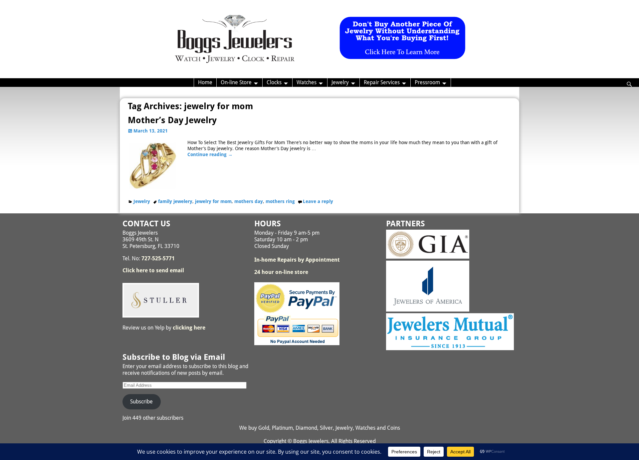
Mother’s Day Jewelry (172, 120)
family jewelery (175, 201)
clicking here (189, 328)
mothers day (248, 201)
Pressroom (427, 82)
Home (205, 82)
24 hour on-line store (281, 272)
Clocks (274, 82)
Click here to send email (153, 270)
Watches (307, 82)
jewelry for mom (213, 201)
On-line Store (236, 82)
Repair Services (382, 82)
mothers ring (280, 201)
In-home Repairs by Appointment (297, 260)
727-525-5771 (158, 258)
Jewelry (340, 82)
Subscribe (141, 401)
